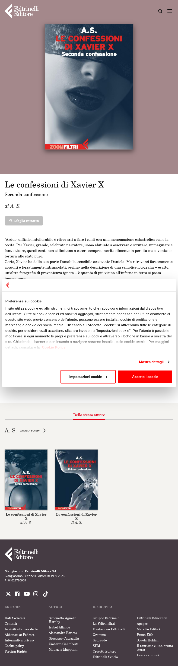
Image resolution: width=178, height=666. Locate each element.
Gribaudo (100, 640)
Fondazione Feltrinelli (109, 629)
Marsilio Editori (148, 629)
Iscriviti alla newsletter (22, 629)
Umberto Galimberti (63, 643)
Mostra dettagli (151, 362)
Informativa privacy (20, 640)
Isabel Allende (59, 627)
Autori (55, 607)
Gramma (99, 634)
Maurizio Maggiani (63, 649)
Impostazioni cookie (85, 376)
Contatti (11, 623)
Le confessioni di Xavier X (26, 516)
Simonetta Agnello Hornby (62, 619)
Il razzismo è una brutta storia (155, 647)
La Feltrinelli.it (104, 623)
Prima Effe (145, 634)
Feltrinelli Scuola (105, 656)
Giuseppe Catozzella (64, 638)
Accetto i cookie (145, 376)
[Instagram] (44, 594)
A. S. (15, 205)
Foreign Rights (16, 651)
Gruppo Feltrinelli (106, 617)
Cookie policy (14, 645)
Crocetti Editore (104, 651)
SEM (96, 645)
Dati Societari (15, 617)
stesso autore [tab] (89, 415)
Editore (13, 607)
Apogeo (142, 623)
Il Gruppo (102, 607)
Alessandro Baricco (63, 632)
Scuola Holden (148, 640)
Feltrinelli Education (152, 617)
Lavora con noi (148, 655)
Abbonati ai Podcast (19, 634)
